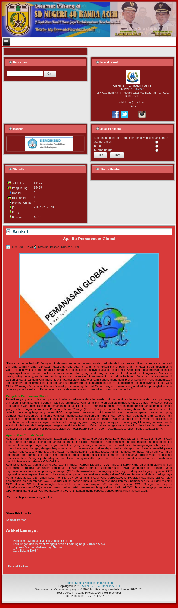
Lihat (117, 155)
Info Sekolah (105, 583)
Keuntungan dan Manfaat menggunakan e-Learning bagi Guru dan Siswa (59, 544)
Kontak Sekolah (85, 583)
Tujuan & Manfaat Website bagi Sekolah (38, 547)
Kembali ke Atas (16, 520)
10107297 (137, 89)
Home (69, 583)
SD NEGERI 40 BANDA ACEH (101, 586)
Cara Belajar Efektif (25, 550)
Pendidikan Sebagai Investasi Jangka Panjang (42, 541)
